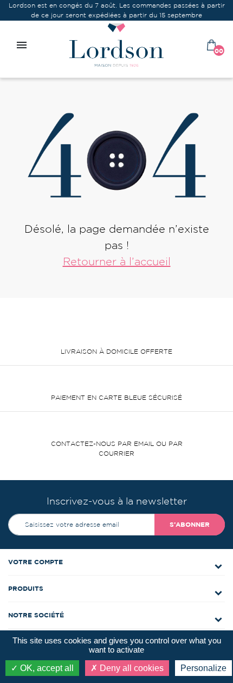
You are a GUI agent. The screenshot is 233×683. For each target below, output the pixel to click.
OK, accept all (46, 668)
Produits (25, 588)
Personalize (203, 668)
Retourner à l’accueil (117, 261)
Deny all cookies (131, 668)
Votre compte (35, 562)
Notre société (36, 615)
